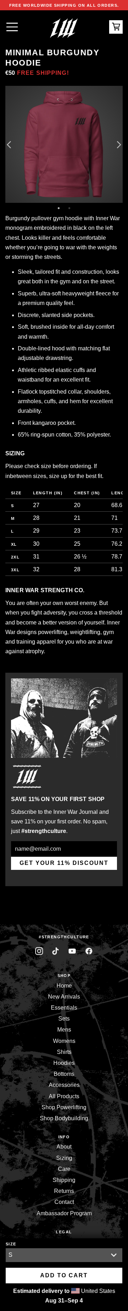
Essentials (64, 1008)
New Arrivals (64, 997)
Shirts (64, 1052)
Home (64, 986)
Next (119, 144)
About (64, 1147)
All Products (64, 1096)
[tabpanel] (64, 144)
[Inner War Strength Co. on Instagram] (39, 951)
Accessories (64, 1085)
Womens (64, 1041)
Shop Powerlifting (64, 1107)
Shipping (64, 1180)
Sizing (64, 1158)
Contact (64, 1202)
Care (64, 1169)
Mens (64, 1030)
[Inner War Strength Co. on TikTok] (56, 951)
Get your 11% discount (64, 863)
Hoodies (64, 1063)
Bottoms (64, 1074)
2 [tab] (69, 208)
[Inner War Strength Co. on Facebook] (72, 951)
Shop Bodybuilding (64, 1118)
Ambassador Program (64, 1213)
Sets (64, 1019)
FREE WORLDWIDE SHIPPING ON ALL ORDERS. (64, 5)
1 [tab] (58, 208)
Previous (8, 144)
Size (11, 1244)
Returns (64, 1191)
